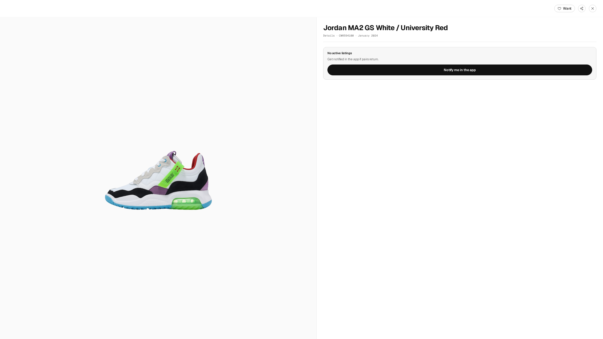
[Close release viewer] (592, 8)
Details (329, 35)
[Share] (582, 8)
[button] (158, 178)
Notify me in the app (460, 70)
